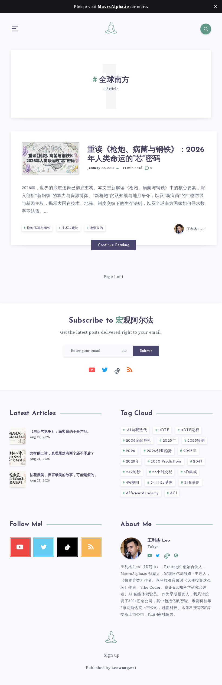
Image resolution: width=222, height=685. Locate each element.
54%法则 (192, 483)
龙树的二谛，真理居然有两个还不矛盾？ (62, 453)
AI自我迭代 (136, 430)
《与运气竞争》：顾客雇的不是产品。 (60, 432)
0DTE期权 (190, 430)
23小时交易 (162, 472)
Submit (146, 351)
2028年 (132, 462)
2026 (130, 451)
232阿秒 (133, 472)
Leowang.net (123, 668)
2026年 (190, 451)
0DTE (163, 430)
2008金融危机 (138, 441)
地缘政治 (96, 228)
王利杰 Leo (159, 540)
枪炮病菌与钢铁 (39, 228)
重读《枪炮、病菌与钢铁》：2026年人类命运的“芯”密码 (145, 154)
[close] (215, 6)
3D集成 (190, 472)
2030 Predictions (166, 462)
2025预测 (196, 441)
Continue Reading (113, 245)
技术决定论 (70, 228)
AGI (173, 493)
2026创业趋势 (159, 451)
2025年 (169, 441)
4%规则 (132, 483)
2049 (198, 462)
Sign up (112, 655)
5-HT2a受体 (162, 483)
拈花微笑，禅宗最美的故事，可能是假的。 (64, 475)
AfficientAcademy (142, 493)
